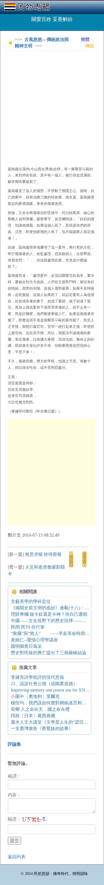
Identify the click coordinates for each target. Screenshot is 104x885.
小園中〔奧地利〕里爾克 (35, 696)
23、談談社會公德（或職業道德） (44, 683)
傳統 (89, 45)
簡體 (85, 39)
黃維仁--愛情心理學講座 (34, 639)
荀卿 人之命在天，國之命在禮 (40, 709)
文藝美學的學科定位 (31, 601)
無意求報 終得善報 (43, 554)
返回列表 (17, 856)
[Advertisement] (52, 107)
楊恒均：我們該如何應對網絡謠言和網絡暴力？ (57, 702)
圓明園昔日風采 (26, 646)
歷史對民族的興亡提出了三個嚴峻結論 (48, 652)
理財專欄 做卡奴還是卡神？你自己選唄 (49, 614)
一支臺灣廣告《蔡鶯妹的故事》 (42, 728)
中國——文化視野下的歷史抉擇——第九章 (53, 620)
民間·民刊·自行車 (28, 627)
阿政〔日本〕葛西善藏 (33, 715)
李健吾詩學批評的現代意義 (37, 677)
